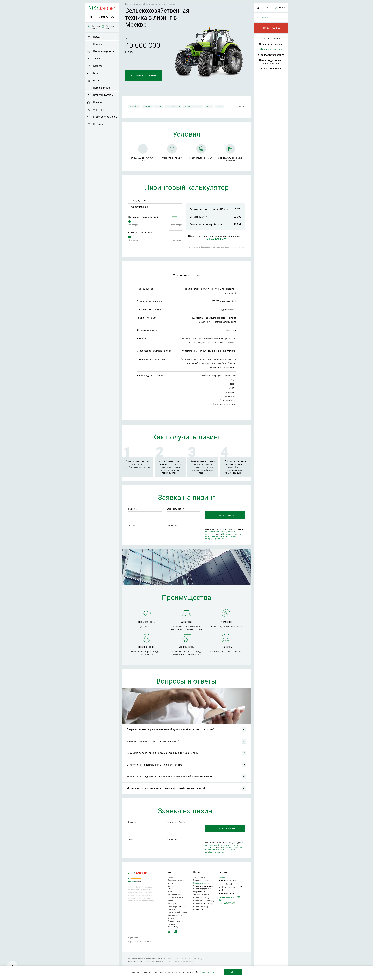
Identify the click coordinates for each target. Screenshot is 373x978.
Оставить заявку (110, 27)
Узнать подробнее (209, 972)
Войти (282, 7)
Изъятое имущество (104, 51)
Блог (95, 73)
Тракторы (147, 106)
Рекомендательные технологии (175, 922)
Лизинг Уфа (198, 909)
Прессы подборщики (193, 106)
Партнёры (98, 109)
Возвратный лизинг (271, 68)
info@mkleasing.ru (232, 884)
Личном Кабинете (215, 238)
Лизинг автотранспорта (271, 55)
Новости (97, 102)
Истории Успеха (101, 87)
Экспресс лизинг (271, 38)
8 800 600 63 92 (102, 17)
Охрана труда (173, 927)
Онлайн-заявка (271, 28)
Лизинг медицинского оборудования (271, 62)
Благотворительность (105, 116)
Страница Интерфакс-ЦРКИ (139, 942)
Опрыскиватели (173, 106)
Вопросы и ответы (103, 95)
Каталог (97, 44)
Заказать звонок (96, 27)
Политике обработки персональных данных (223, 535)
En (267, 8)
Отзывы (171, 918)
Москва (265, 17)
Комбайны (134, 106)
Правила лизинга (175, 915)
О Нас (96, 80)
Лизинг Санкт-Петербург (203, 904)
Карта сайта (133, 938)
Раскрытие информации (177, 912)
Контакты (98, 124)
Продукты (98, 36)
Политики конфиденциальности (221, 537)
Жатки (209, 106)
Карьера (97, 66)
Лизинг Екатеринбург (202, 898)
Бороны (219, 106)
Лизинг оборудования (271, 44)
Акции (96, 58)
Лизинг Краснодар (200, 906)
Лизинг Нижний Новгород (203, 901)
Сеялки (159, 106)
